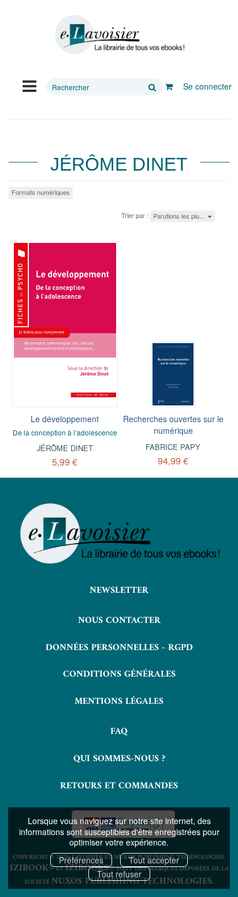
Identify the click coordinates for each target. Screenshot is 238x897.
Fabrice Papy (173, 446)
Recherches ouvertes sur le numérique (173, 424)
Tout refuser (119, 874)
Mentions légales (119, 701)
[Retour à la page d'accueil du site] (119, 34)
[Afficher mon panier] (169, 86)
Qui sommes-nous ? (119, 759)
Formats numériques (41, 192)
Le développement (65, 418)
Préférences (81, 860)
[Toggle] (29, 85)
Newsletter (119, 590)
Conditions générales (119, 674)
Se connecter (207, 86)
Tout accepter (154, 860)
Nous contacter (119, 620)
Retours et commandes (119, 786)
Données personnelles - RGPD (119, 648)
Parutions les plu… (180, 215)
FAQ (119, 731)
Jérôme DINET (65, 447)
